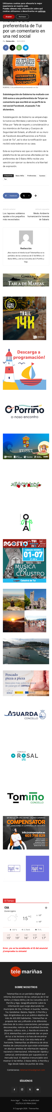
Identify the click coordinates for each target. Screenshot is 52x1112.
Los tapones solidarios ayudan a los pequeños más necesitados (14, 216)
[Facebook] (6, 48)
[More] (36, 196)
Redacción (10, 41)
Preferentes (31, 176)
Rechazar (22, 17)
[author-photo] (26, 244)
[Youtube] (38, 1090)
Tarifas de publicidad (30, 1100)
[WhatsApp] (19, 48)
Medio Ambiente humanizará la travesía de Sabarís (38, 216)
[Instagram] (22, 1089)
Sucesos (42, 176)
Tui (5, 179)
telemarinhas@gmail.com (32, 1070)
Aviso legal (15, 1100)
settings (41, 11)
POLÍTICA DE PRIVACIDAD (26, 1103)
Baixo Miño (20, 176)
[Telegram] (26, 48)
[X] (12, 48)
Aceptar (9, 17)
